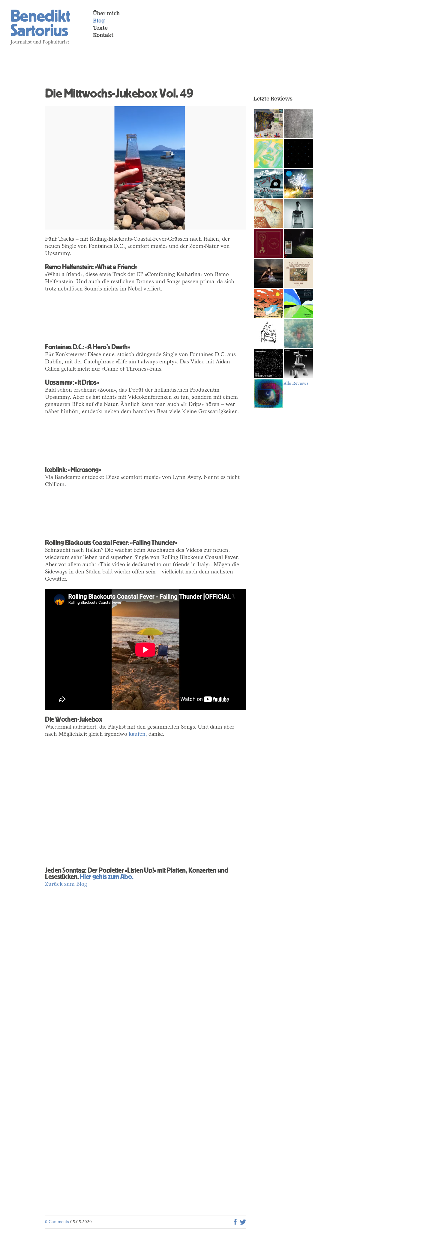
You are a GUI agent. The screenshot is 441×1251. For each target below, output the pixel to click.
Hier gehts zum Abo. (106, 876)
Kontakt (103, 35)
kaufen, (138, 734)
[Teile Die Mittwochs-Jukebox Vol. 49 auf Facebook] (235, 1222)
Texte (100, 28)
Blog (99, 21)
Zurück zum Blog (66, 884)
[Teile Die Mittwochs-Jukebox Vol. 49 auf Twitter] (243, 1222)
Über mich (106, 14)
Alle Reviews (296, 384)
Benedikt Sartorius (40, 23)
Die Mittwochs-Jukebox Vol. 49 (119, 93)
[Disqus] (145, 970)
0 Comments (57, 1222)
